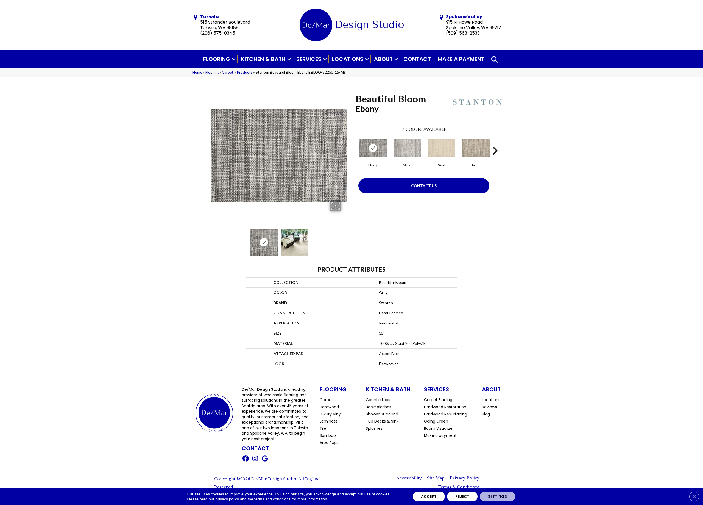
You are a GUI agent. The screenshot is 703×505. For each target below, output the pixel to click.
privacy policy (227, 499)
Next (344, 239)
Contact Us (424, 185)
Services (308, 59)
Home (197, 72)
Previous (213, 239)
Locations (347, 59)
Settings (497, 496)
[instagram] (255, 459)
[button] (233, 59)
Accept (429, 496)
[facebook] (246, 459)
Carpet (227, 72)
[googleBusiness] (265, 459)
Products (244, 72)
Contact (417, 59)
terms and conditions (272, 499)
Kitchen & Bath (263, 59)
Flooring (216, 59)
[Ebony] (373, 148)
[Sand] (441, 148)
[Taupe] (476, 148)
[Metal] (407, 148)
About (383, 59)
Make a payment (461, 59)
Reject (462, 496)
